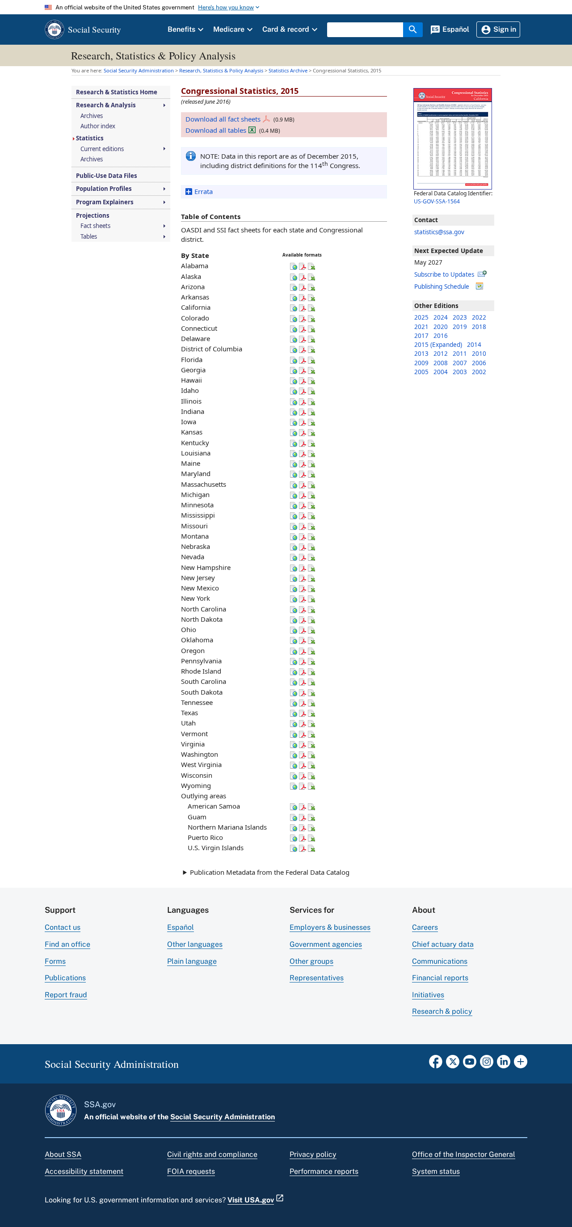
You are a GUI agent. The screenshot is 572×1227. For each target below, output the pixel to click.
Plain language (192, 961)
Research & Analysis (106, 105)
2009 (421, 363)
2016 (440, 336)
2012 (440, 354)
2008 (440, 363)
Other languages (195, 944)
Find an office (67, 944)
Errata (203, 191)
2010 (479, 354)
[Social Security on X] (452, 1064)
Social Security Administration (222, 1117)
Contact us (62, 927)
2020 (440, 327)
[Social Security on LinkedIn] (503, 1064)
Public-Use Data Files (106, 176)
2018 (479, 327)
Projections (92, 215)
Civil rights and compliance (212, 1154)
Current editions (102, 149)
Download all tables (215, 130)
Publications (65, 978)
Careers (425, 927)
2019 (460, 327)
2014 (474, 345)
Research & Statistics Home (116, 92)
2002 (479, 372)
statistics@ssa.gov (439, 232)
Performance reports (324, 1171)
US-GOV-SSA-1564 (437, 201)
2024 (440, 317)
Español (180, 927)
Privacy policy (313, 1154)
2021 (421, 327)
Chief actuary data (443, 944)
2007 (460, 363)
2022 (479, 317)
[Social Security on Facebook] (435, 1064)
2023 (460, 317)
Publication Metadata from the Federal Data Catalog (269, 872)
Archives (91, 116)
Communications (439, 961)
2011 (460, 354)
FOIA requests (191, 1171)
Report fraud (66, 995)
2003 (460, 372)
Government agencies (326, 944)
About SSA (63, 1154)
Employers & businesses (330, 927)
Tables (88, 236)
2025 (421, 317)
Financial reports (440, 978)
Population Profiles (104, 189)
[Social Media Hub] (520, 1064)
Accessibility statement (84, 1171)
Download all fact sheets (223, 118)
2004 (440, 372)
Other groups (311, 961)
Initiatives (428, 995)
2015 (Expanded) (438, 345)
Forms (55, 961)
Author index (97, 126)
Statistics (90, 138)
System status (436, 1171)
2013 (421, 354)
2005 (421, 372)
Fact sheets (95, 226)
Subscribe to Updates (444, 274)
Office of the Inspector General (463, 1154)
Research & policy (442, 1011)
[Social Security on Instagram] (486, 1064)
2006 (479, 363)
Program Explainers (105, 202)
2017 (421, 336)
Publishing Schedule (441, 287)
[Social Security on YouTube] (469, 1064)
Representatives (317, 978)
